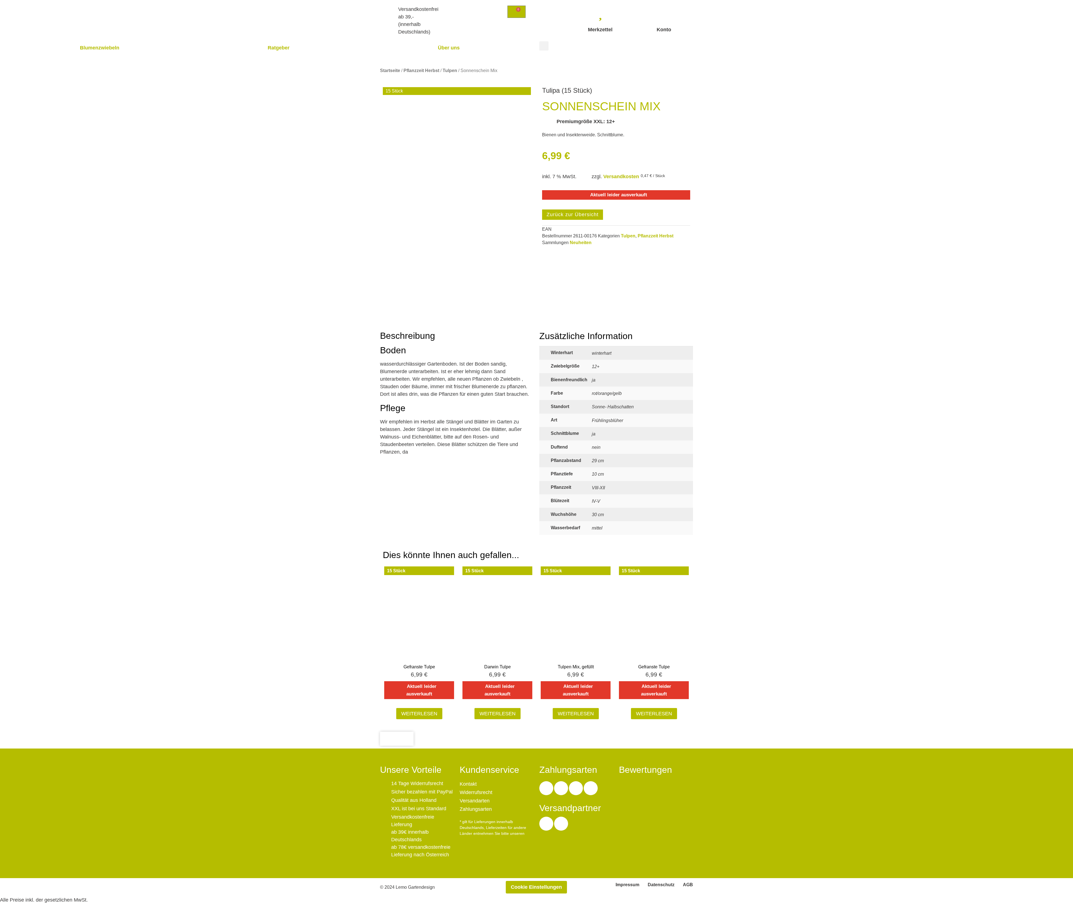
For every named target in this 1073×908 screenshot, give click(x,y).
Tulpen (450, 70)
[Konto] (664, 13)
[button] (544, 46)
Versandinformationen (481, 839)
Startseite (390, 70)
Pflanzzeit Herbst (421, 70)
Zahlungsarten (476, 809)
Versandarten (475, 801)
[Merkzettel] (600, 13)
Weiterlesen (419, 713)
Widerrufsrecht (476, 792)
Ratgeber (278, 48)
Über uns (449, 48)
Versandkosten (621, 176)
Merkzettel (600, 29)
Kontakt (468, 784)
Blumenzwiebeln (99, 48)
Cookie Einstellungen (536, 887)
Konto (664, 29)
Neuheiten (581, 242)
